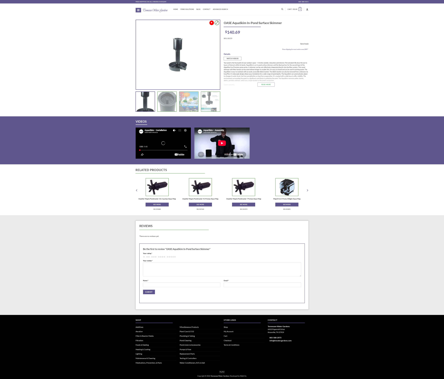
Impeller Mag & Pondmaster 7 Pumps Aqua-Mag (243, 199)
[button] (295, 9)
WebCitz (243, 376)
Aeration (139, 331)
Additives (139, 327)
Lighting (139, 354)
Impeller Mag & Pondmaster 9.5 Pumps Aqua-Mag (200, 199)
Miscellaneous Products (189, 327)
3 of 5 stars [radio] (153, 256)
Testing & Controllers (188, 358)
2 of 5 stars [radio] (147, 256)
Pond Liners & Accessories (190, 345)
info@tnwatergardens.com (280, 340)
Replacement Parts (187, 354)
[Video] (211, 23)
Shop (226, 327)
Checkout (227, 340)
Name (145, 281)
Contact (206, 9)
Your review (148, 261)
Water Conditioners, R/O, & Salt (192, 363)
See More (157, 204)
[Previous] (140, 55)
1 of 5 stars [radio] (143, 256)
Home (175, 9)
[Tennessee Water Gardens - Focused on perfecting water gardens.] (155, 9)
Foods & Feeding (142, 345)
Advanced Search (220, 9)
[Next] (215, 55)
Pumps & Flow (185, 349)
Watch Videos (233, 58)
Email (226, 281)
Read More (266, 84)
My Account (228, 331)
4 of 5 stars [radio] (161, 256)
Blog (198, 9)
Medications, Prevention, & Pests (149, 363)
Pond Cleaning (185, 340)
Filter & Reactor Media (145, 336)
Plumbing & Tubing (187, 336)
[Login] (307, 9)
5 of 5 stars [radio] (171, 256)
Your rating (147, 253)
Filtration (139, 340)
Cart (225, 336)
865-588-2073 (303, 2)
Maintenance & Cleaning (145, 358)
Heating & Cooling (143, 349)
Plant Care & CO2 (187, 331)
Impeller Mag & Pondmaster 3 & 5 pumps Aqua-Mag (157, 199)
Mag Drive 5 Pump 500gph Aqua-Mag (286, 199)
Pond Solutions (187, 9)
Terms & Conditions (231, 345)
